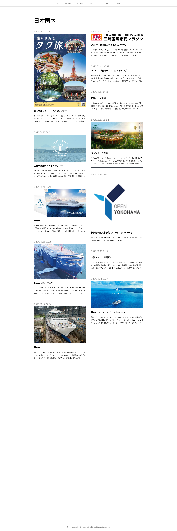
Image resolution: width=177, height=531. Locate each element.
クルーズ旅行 (104, 3)
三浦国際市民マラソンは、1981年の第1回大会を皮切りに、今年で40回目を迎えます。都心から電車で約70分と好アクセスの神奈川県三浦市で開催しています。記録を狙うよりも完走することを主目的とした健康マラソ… (117, 52)
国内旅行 (91, 3)
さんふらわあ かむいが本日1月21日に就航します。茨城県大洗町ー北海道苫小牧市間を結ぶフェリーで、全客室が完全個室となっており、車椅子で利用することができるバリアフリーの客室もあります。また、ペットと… (59, 290)
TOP (58, 3)
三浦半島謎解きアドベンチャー (48, 165)
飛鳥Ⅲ (37, 220)
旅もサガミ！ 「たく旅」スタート (51, 110)
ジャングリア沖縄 (99, 152)
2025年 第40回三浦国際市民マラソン (109, 44)
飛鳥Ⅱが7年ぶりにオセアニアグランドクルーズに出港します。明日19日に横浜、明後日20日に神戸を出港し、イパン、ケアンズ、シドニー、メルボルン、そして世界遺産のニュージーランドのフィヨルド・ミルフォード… (117, 320)
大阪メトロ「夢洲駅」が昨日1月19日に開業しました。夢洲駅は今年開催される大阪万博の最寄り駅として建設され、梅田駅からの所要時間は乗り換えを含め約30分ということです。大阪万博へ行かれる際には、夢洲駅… (117, 265)
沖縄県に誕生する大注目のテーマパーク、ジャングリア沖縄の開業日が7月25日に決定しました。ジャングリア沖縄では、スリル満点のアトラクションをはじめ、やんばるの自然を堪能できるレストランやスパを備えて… (117, 160)
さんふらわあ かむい (43, 282)
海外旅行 (80, 3)
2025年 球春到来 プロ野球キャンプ (109, 70)
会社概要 (68, 3)
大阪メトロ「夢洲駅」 (101, 257)
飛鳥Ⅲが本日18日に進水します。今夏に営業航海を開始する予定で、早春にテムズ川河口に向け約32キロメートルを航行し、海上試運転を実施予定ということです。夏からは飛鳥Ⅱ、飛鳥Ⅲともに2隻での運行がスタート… (60, 355)
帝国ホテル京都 (98, 98)
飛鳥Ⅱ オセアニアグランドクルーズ (108, 312)
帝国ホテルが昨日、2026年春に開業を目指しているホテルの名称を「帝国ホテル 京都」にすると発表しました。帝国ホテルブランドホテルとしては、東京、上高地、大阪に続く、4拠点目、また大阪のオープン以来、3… (117, 106)
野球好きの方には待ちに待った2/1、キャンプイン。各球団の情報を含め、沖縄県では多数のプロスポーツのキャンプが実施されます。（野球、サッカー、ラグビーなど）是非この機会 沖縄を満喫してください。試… (116, 78)
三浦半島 (117, 3)
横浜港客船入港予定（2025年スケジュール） (112, 232)
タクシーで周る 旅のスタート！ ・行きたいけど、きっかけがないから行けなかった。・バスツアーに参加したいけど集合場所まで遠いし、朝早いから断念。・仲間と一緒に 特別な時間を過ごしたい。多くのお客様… (59, 118)
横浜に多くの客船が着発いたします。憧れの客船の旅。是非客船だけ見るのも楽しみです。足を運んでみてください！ (116, 238)
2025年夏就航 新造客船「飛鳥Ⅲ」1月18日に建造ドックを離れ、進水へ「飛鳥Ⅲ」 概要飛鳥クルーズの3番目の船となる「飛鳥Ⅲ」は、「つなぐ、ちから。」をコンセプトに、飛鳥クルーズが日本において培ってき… (59, 228)
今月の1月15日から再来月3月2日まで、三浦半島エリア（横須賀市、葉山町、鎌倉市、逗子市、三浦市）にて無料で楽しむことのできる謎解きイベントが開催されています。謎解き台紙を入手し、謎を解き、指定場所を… (59, 173)
